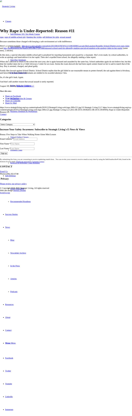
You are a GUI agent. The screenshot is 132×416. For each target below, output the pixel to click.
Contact (3, 114)
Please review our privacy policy (13, 184)
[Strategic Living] (7, 6)
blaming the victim (34, 37)
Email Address (6, 139)
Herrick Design (19, 190)
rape (1, 37)
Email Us (4, 171)
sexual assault (65, 37)
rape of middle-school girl (15, 37)
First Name (5, 144)
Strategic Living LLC (25, 86)
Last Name (5, 148)
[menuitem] (71, 201)
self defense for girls (51, 37)
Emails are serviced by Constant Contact (30, 162)
